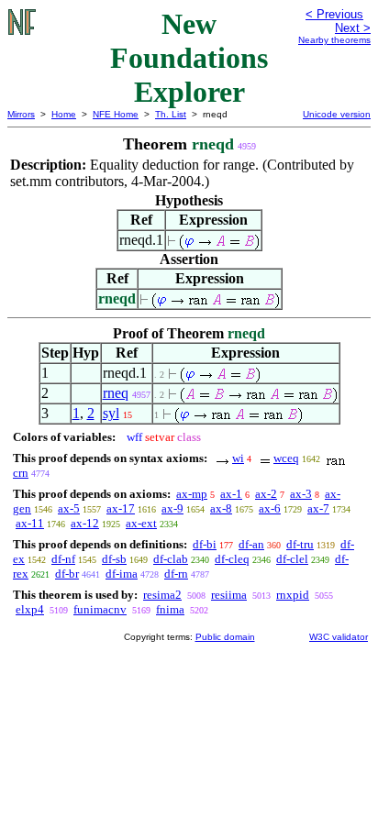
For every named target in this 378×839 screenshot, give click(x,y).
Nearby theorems (334, 40)
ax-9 (172, 508)
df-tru (300, 544)
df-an (251, 544)
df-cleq (232, 559)
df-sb (114, 559)
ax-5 (69, 508)
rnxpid (292, 595)
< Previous (334, 14)
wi (238, 458)
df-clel (292, 559)
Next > (353, 28)
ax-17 (120, 508)
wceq (286, 458)
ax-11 (30, 523)
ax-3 (301, 494)
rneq (115, 393)
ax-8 (221, 508)
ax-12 (85, 523)
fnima (170, 609)
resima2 (162, 595)
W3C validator (338, 637)
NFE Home (116, 114)
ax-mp (191, 494)
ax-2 (266, 494)
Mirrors (21, 114)
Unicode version (337, 114)
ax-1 (231, 494)
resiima (229, 595)
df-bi (205, 544)
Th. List (170, 114)
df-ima (122, 573)
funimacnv (100, 609)
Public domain (225, 637)
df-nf (63, 559)
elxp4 (30, 609)
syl (111, 413)
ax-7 (318, 508)
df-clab (170, 559)
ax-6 (270, 508)
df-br (67, 573)
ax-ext (141, 523)
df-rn (176, 573)
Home (63, 114)
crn (20, 473)
